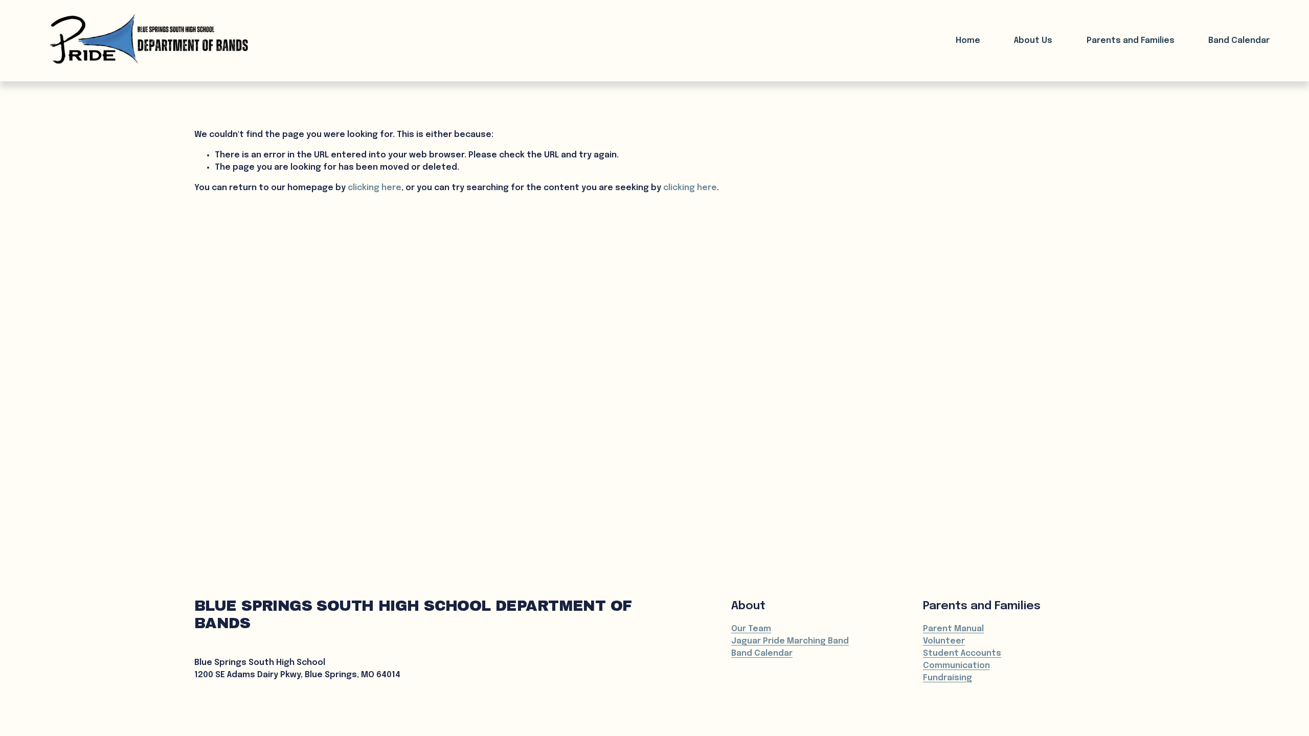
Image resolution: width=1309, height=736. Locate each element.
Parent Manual (953, 629)
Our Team (751, 629)
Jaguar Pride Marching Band (790, 641)
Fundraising (947, 678)
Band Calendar (1239, 40)
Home (968, 40)
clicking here (374, 187)
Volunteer (944, 641)
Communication (956, 665)
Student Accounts (962, 653)
